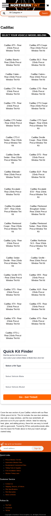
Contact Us (9, 484)
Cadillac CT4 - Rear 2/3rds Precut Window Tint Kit (12, 91)
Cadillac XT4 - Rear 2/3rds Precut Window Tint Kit (12, 306)
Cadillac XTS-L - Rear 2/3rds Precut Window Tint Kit (12, 335)
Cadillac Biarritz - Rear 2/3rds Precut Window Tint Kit (12, 62)
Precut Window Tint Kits (13, 460)
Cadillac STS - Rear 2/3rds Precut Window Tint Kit (13, 292)
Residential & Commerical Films (15, 465)
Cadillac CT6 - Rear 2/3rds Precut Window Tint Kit (12, 106)
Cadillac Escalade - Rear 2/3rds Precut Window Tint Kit (12, 192)
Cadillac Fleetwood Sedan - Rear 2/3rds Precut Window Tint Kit (38, 227)
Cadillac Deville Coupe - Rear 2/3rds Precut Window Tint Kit (38, 141)
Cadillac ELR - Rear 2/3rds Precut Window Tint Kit (38, 174)
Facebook (8, 508)
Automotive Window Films (13, 462)
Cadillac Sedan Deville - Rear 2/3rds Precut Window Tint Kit (13, 262)
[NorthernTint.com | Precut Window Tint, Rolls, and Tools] (25, 5)
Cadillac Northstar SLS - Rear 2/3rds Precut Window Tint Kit (38, 244)
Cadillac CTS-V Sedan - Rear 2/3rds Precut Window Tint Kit (13, 141)
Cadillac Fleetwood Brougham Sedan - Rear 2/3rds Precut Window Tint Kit (38, 210)
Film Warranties (10, 492)
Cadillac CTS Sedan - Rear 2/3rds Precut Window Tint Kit (13, 123)
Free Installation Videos (13, 470)
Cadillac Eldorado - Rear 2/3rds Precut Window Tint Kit (12, 174)
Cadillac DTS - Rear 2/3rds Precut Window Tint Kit (38, 157)
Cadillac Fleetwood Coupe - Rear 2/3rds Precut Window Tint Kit (13, 227)
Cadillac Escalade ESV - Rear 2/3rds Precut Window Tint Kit (38, 193)
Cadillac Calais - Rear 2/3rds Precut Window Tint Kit (12, 77)
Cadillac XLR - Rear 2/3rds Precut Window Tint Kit (38, 292)
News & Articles (10, 494)
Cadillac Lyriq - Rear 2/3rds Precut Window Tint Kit (13, 243)
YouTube (8, 505)
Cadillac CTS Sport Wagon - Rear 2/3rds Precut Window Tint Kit (38, 124)
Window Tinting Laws (12, 473)
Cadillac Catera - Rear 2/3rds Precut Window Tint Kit (38, 77)
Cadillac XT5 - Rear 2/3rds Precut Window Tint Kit (38, 306)
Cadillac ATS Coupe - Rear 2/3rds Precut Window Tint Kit (38, 48)
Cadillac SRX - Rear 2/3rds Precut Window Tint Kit (38, 277)
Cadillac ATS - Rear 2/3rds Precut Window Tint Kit (12, 48)
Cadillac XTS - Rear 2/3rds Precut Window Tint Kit (38, 321)
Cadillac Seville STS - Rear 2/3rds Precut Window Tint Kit (13, 277)
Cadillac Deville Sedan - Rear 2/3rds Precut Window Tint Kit (13, 158)
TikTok (7, 510)
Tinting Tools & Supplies (13, 468)
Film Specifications (11, 489)
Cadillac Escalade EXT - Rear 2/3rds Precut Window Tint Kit (12, 210)
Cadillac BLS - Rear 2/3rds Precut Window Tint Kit (38, 62)
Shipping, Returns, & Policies (14, 486)
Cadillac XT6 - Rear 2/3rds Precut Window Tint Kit (12, 321)
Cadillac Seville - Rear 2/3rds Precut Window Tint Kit (38, 260)
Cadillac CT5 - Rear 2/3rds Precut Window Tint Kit (38, 91)
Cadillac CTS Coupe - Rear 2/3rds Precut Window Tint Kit (38, 106)
